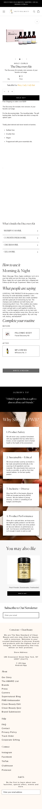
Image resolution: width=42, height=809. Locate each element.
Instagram (7, 752)
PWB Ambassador (11, 700)
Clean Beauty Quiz (11, 708)
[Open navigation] (4, 11)
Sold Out (21, 98)
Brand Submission (11, 712)
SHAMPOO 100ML (13, 231)
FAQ (4, 725)
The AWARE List (10, 681)
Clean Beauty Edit (11, 704)
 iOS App (21, 663)
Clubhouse (7, 766)
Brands (5, 685)
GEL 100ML (9, 252)
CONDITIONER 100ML (15, 238)
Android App (21, 665)
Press (5, 689)
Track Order (8, 736)
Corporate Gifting (11, 740)
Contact (6, 728)
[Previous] (15, 59)
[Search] (34, 11)
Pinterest (6, 770)
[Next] (26, 59)
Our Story (7, 677)
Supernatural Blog (11, 697)
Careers (6, 693)
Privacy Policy (9, 732)
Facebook (7, 757)
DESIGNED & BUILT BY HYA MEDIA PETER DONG (18, 799)
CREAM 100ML (11, 245)
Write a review (21, 370)
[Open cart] (38, 11)
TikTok (5, 761)
